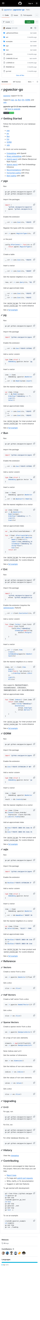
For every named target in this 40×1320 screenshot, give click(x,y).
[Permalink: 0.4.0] (2, 1107)
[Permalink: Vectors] (2, 967)
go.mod (8, 71)
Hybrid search (12, 159)
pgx (7, 46)
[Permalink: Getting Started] (2, 118)
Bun (19, 100)
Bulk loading (11, 176)
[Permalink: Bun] (2, 433)
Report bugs (11, 1175)
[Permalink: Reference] (2, 961)
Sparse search (12, 164)
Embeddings (11, 153)
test (7, 50)
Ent (23, 100)
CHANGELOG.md (12, 58)
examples (9, 41)
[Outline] (37, 81)
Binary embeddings (14, 156)
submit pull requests (25, 1178)
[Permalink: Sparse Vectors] (2, 1022)
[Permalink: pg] (2, 315)
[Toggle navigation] (3, 3)
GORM (27, 100)
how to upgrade (14, 109)
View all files (20, 75)
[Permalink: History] (2, 1150)
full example (13, 310)
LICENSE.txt (10, 63)
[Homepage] (20, 3)
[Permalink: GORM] (2, 733)
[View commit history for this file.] (35, 28)
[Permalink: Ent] (2, 569)
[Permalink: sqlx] (2, 849)
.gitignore (9, 54)
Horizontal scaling (14, 173)
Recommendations (14, 170)
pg (16, 100)
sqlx (5, 102)
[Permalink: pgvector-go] (2, 89)
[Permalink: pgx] (2, 180)
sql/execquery (8, 608)
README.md (10, 67)
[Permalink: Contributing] (2, 1160)
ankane (8, 28)
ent (7, 37)
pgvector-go (19, 10)
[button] (34, 191)
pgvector (8, 10)
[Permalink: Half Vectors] (2, 994)
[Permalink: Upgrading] (2, 1101)
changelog (15, 1155)
